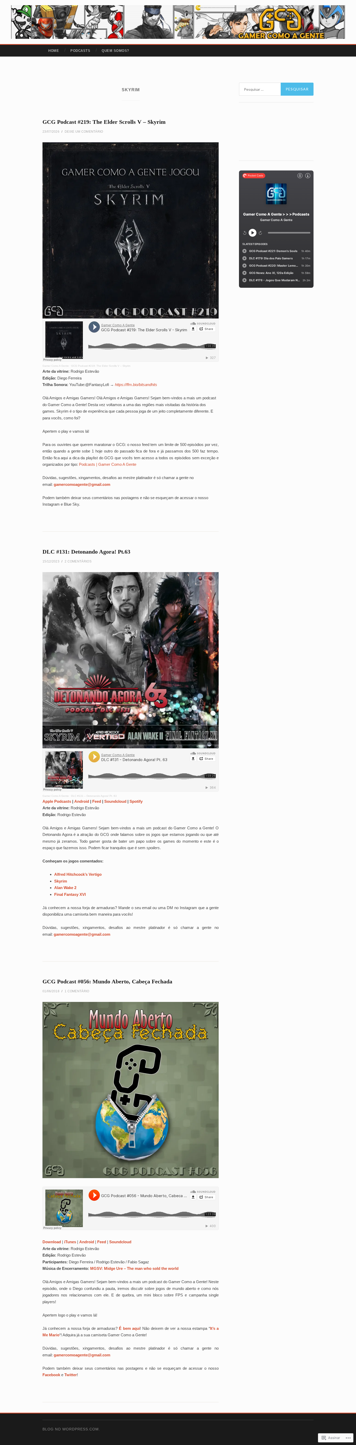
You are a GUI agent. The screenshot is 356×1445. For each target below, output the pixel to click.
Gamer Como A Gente (55, 365)
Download (51, 1242)
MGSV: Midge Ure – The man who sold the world (134, 1268)
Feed (96, 801)
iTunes (70, 1242)
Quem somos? (115, 51)
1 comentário (77, 991)
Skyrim (60, 881)
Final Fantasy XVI (70, 894)
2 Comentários (78, 561)
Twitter (70, 1375)
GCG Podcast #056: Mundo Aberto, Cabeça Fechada (107, 981)
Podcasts (80, 51)
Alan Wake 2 (65, 887)
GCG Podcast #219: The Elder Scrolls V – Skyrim (103, 122)
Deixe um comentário (84, 131)
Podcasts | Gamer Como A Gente (107, 464)
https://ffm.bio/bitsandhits (136, 384)
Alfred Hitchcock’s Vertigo (78, 874)
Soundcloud (115, 801)
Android (81, 801)
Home (53, 51)
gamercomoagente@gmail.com (82, 484)
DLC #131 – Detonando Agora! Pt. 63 (94, 795)
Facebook (51, 1375)
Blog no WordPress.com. (71, 1429)
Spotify (136, 801)
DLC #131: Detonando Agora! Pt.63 (86, 551)
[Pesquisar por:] (276, 89)
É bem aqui (129, 1328)
